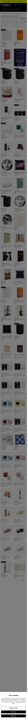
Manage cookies (13, 708)
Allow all (13, 712)
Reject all (13, 716)
